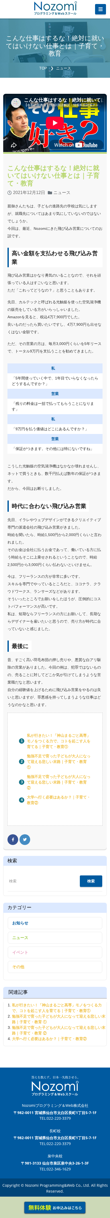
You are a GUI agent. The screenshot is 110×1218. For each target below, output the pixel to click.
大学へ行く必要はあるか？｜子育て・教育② (49, 1039)
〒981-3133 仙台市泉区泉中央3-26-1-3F (55, 1163)
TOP (43, 68)
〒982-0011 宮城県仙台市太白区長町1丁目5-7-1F (55, 1112)
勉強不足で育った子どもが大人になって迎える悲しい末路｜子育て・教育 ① (59, 761)
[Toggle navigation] (100, 9)
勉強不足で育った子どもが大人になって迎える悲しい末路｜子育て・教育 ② (59, 782)
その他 (18, 966)
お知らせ (20, 923)
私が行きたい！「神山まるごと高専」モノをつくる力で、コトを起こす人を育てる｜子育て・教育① (59, 741)
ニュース (63, 68)
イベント (20, 952)
